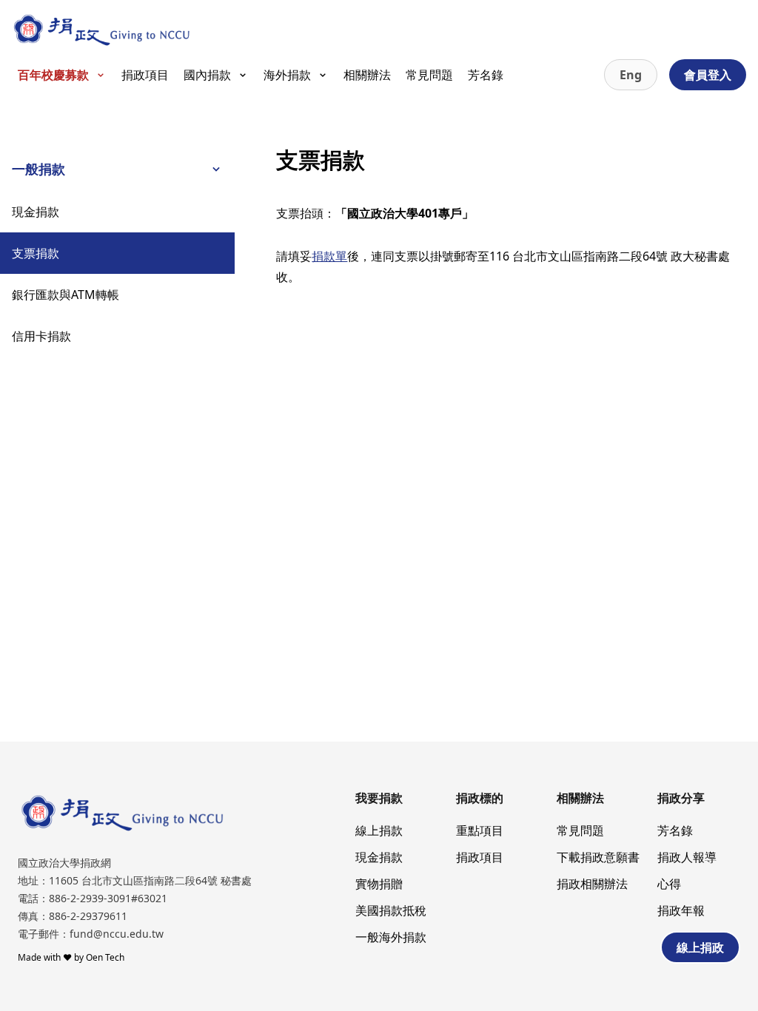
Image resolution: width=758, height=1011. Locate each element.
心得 (669, 884)
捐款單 (329, 256)
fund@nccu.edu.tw (117, 934)
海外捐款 (287, 75)
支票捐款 (35, 253)
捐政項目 (145, 75)
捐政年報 (681, 910)
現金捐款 (35, 212)
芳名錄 (485, 75)
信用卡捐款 (41, 336)
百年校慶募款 (53, 75)
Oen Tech (105, 957)
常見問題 (429, 75)
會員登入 (707, 75)
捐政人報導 (687, 857)
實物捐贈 (379, 884)
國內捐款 (207, 75)
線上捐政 (700, 947)
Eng (631, 75)
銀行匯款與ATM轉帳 (65, 294)
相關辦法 (367, 75)
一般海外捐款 (390, 937)
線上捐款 (379, 830)
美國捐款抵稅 (390, 910)
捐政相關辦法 (592, 884)
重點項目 (479, 830)
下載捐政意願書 (598, 857)
